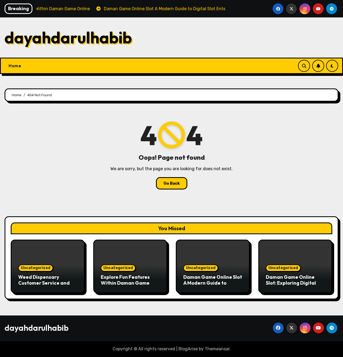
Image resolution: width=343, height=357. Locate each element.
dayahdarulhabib (68, 37)
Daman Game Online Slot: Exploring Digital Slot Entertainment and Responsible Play (293, 286)
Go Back (171, 183)
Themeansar (217, 348)
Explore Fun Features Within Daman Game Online (125, 283)
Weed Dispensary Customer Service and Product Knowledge (44, 283)
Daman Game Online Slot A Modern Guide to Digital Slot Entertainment (212, 286)
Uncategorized (35, 268)
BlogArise (188, 348)
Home (15, 65)
